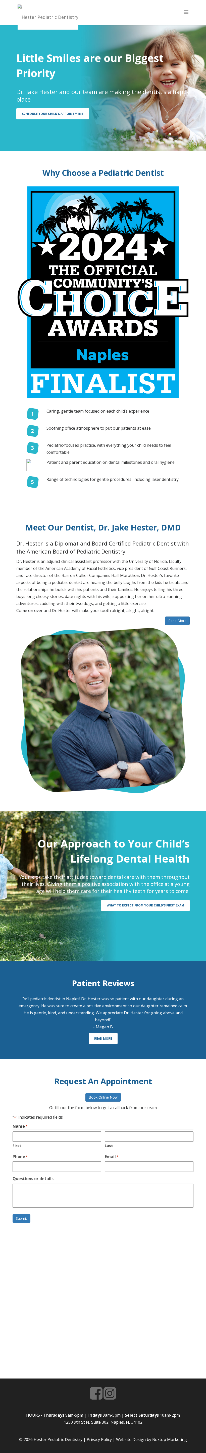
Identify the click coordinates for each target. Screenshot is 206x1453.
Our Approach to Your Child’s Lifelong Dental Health (114, 851)
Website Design (131, 1439)
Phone (20, 1156)
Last (109, 1145)
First (17, 1145)
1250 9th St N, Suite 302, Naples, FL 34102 (103, 1422)
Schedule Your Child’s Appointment (53, 114)
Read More (103, 1038)
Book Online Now (103, 1097)
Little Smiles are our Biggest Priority (90, 65)
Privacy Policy (99, 1439)
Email (111, 1156)
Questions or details (33, 1178)
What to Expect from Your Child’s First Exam (145, 905)
